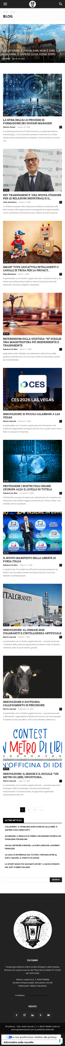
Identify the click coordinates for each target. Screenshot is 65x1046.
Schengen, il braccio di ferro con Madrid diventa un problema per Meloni (33, 837)
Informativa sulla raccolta (18, 1042)
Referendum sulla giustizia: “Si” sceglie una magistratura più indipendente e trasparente (32, 342)
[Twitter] (40, 1015)
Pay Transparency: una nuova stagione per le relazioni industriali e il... (32, 196)
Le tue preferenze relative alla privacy (34, 1037)
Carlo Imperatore (10, 202)
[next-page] (41, 809)
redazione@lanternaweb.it (37, 995)
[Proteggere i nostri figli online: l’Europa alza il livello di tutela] (32, 461)
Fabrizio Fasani (9, 127)
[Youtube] (49, 1015)
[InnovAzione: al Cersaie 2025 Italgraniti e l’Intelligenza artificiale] (32, 605)
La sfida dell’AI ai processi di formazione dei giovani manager (27, 121)
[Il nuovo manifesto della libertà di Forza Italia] (32, 533)
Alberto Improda (9, 421)
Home (5, 12)
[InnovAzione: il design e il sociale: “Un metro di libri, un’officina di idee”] (32, 749)
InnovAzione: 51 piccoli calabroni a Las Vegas (31, 415)
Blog (6, 115)
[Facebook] (16, 1015)
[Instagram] (24, 1015)
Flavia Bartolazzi (9, 274)
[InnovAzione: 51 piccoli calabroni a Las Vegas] (32, 389)
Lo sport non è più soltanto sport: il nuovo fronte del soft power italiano (32, 865)
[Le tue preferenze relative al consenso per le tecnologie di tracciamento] (60, 1041)
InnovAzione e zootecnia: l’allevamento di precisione (24, 703)
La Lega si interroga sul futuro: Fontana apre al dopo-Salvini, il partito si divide (31, 856)
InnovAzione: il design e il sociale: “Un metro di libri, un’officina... (30, 775)
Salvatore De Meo (10, 349)
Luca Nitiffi (6, 59)
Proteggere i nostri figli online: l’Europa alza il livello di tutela (27, 487)
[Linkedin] (32, 1015)
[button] (5, 4)
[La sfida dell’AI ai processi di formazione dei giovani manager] (32, 95)
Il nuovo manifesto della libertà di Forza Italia (29, 559)
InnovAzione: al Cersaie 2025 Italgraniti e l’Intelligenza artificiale (32, 631)
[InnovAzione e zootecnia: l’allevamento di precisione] (32, 677)
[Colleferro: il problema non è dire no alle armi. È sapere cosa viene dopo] (32, 43)
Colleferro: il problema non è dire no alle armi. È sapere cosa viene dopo (31, 828)
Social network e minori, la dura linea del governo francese (32, 847)
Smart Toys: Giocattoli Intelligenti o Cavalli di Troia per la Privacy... (31, 268)
